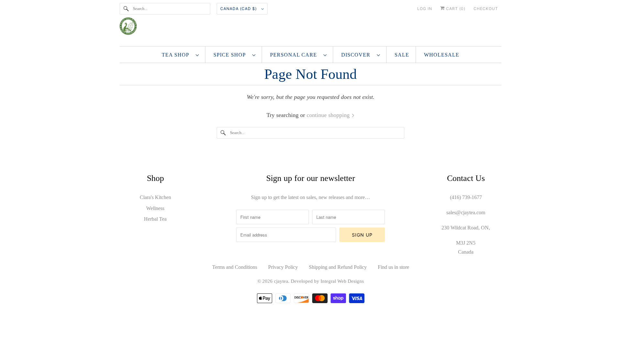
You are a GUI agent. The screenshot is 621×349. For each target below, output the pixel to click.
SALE (402, 55)
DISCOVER (357, 55)
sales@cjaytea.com (465, 212)
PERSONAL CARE (295, 55)
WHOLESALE (441, 55)
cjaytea (281, 281)
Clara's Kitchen (155, 197)
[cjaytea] (310, 28)
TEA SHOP (177, 55)
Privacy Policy (283, 267)
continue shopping (329, 115)
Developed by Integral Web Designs (327, 281)
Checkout (486, 8)
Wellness (155, 208)
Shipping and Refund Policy (338, 267)
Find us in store (393, 267)
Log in (424, 8)
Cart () (455, 8)
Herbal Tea (155, 219)
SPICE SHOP (231, 55)
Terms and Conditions (234, 267)
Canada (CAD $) (239, 8)
